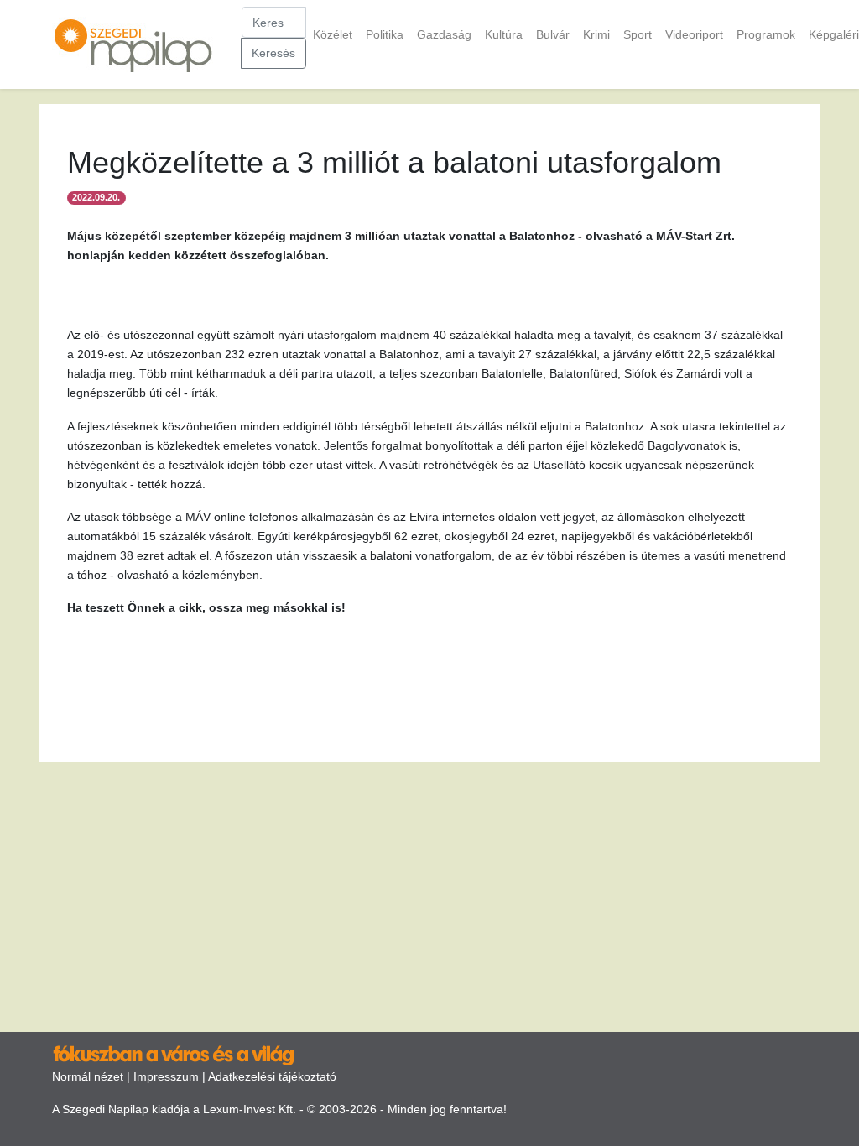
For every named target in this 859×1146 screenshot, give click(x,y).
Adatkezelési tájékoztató (272, 1076)
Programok (766, 34)
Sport (637, 34)
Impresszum (166, 1076)
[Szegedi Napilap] (140, 44)
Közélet (332, 34)
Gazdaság (444, 34)
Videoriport (694, 34)
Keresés (273, 53)
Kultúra (504, 34)
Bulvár (553, 34)
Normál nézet (87, 1076)
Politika (384, 34)
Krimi (596, 34)
